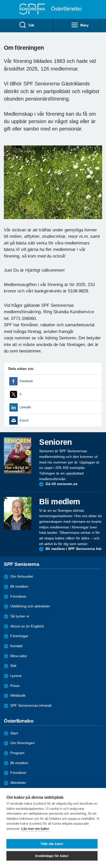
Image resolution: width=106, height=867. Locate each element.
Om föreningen (22, 743)
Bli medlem (19, 586)
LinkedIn (25, 407)
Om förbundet (21, 576)
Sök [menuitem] (31, 25)
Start (14, 733)
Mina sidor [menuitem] (18, 656)
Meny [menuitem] (84, 25)
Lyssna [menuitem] (16, 676)
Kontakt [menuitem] (16, 646)
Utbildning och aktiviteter (30, 606)
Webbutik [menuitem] (17, 695)
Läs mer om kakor (35, 829)
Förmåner (18, 596)
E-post (24, 420)
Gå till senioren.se (61, 484)
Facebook (26, 381)
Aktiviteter (18, 783)
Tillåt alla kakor (51, 844)
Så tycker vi (19, 616)
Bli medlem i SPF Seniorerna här (74, 549)
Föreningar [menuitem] (19, 636)
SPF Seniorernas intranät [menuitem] (30, 705)
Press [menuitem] (15, 686)
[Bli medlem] (17, 513)
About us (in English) (27, 626)
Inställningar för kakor (52, 856)
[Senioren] (17, 455)
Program (17, 753)
